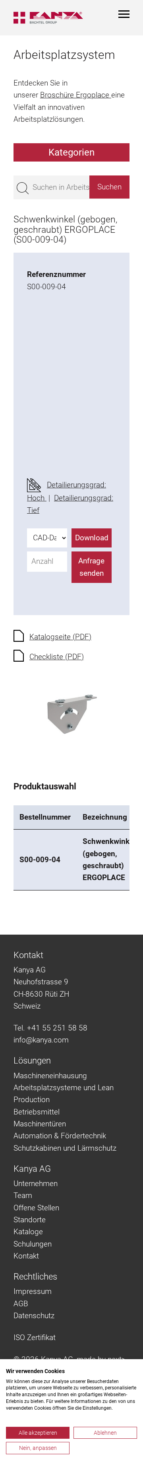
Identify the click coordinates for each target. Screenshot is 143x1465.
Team (23, 1195)
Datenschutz (34, 1315)
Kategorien (71, 152)
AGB (21, 1303)
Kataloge (28, 1231)
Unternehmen (36, 1183)
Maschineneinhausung (50, 1075)
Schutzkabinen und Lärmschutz (65, 1148)
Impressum (33, 1291)
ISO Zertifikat (35, 1337)
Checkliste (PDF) (56, 656)
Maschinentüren (40, 1123)
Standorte (30, 1219)
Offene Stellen (36, 1207)
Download (91, 537)
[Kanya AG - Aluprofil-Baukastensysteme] (48, 17)
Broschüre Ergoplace (75, 94)
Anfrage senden (91, 566)
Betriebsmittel (37, 1111)
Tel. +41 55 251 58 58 (50, 1028)
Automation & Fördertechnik (60, 1135)
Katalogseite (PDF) (60, 636)
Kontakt (26, 1255)
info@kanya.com (41, 1039)
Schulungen (33, 1244)
